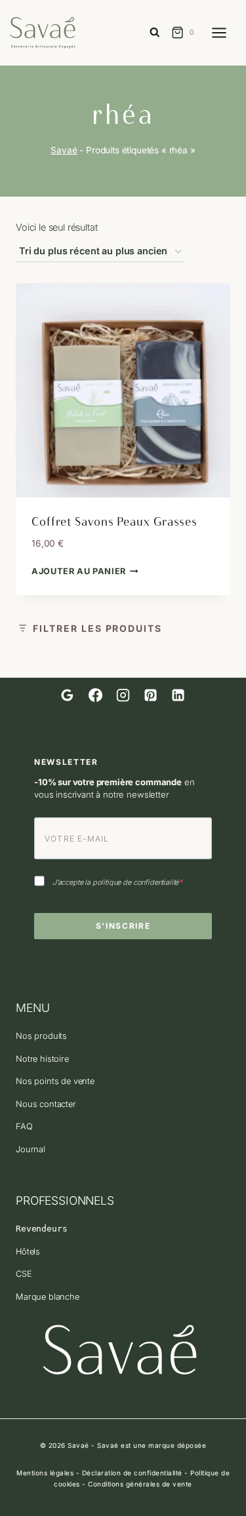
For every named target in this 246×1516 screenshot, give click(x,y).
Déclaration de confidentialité (132, 1473)
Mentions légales (44, 1473)
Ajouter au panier (78, 571)
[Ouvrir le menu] (225, 32)
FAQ (24, 1126)
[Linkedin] (178, 695)
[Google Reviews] (67, 695)
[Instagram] (122, 695)
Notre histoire (42, 1059)
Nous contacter (46, 1104)
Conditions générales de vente (140, 1484)
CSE (24, 1274)
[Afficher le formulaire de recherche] (155, 33)
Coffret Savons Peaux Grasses (114, 522)
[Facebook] (95, 695)
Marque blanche (47, 1297)
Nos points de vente (55, 1081)
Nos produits (41, 1036)
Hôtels (28, 1251)
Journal (30, 1149)
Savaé (64, 150)
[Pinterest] (151, 695)
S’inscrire (123, 926)
